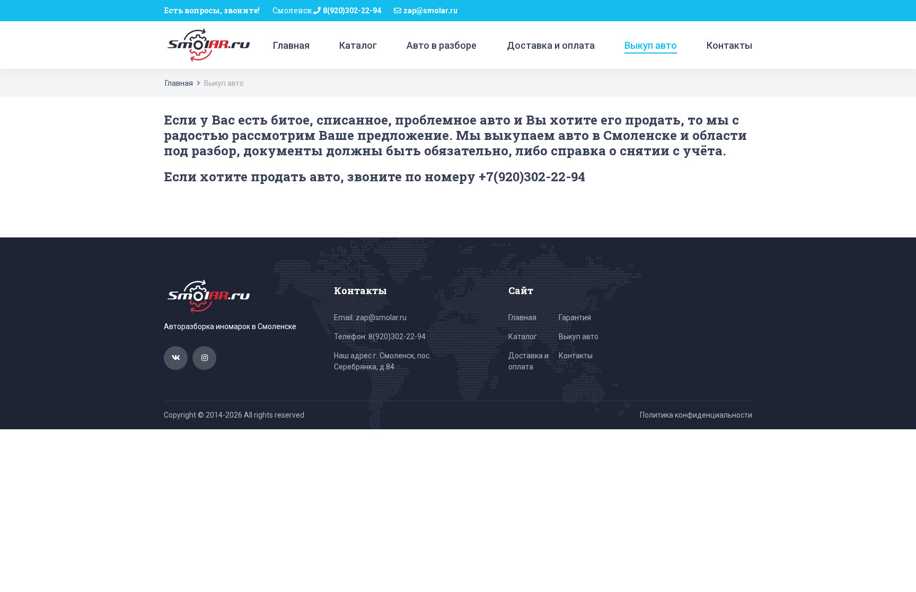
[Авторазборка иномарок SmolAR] (207, 44)
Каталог (358, 45)
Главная (291, 45)
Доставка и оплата (551, 45)
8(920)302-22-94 (352, 10)
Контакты (729, 45)
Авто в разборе (442, 45)
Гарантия (575, 317)
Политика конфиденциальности (696, 415)
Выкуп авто (650, 45)
